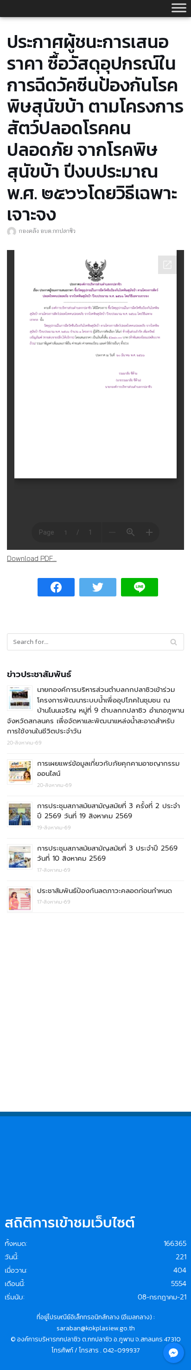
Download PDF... (32, 558)
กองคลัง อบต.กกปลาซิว (47, 230)
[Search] (173, 641)
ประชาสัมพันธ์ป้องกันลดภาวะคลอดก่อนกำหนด (104, 891)
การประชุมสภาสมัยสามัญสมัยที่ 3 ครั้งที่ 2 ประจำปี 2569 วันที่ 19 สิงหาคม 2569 (108, 811)
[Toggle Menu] (179, 7)
